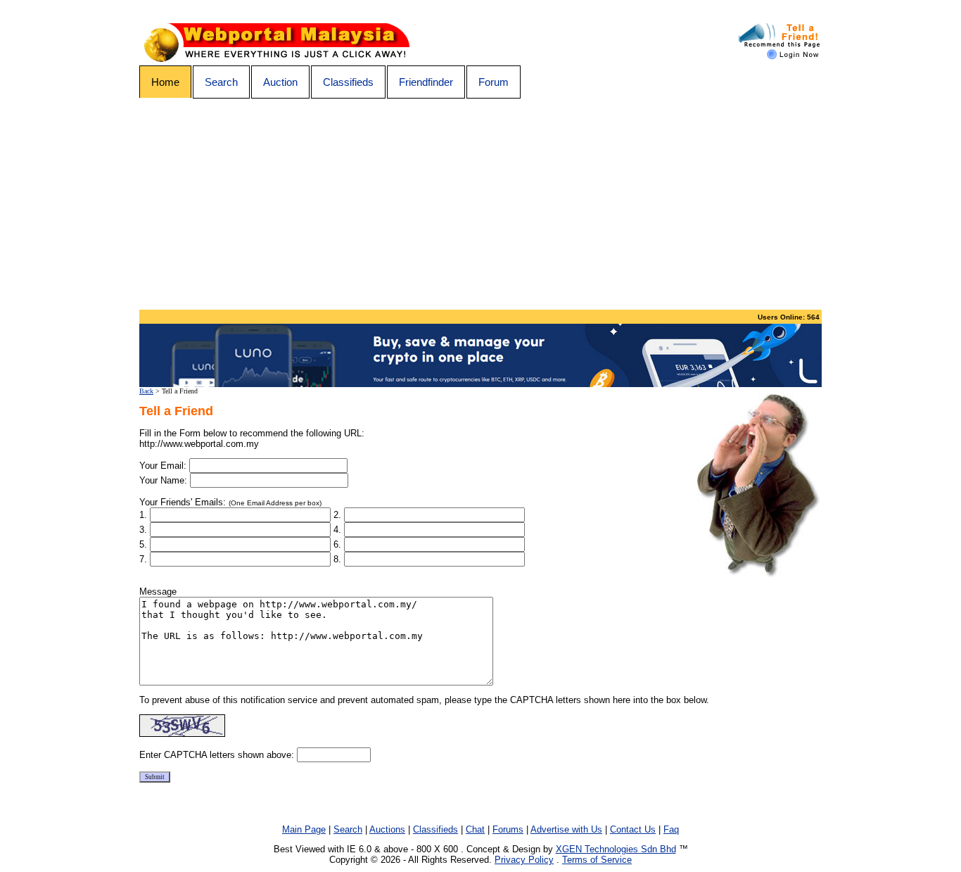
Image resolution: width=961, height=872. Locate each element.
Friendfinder (426, 82)
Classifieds (348, 82)
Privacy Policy (524, 859)
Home (165, 82)
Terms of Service (597, 859)
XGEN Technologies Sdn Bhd (616, 849)
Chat (475, 829)
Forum (493, 82)
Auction (280, 82)
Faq (671, 829)
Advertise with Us (566, 829)
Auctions (387, 829)
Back (146, 391)
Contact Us (633, 829)
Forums (507, 829)
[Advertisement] (480, 204)
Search (221, 82)
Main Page (304, 829)
